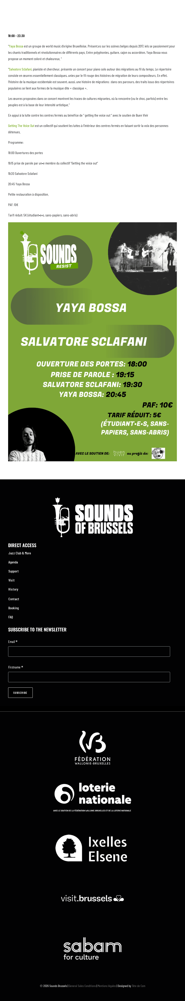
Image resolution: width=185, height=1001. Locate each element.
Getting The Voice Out (21, 125)
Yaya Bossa (16, 46)
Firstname (15, 667)
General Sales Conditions (82, 986)
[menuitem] (92, 553)
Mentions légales (107, 986)
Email (13, 642)
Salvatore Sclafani (20, 69)
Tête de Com (138, 986)
